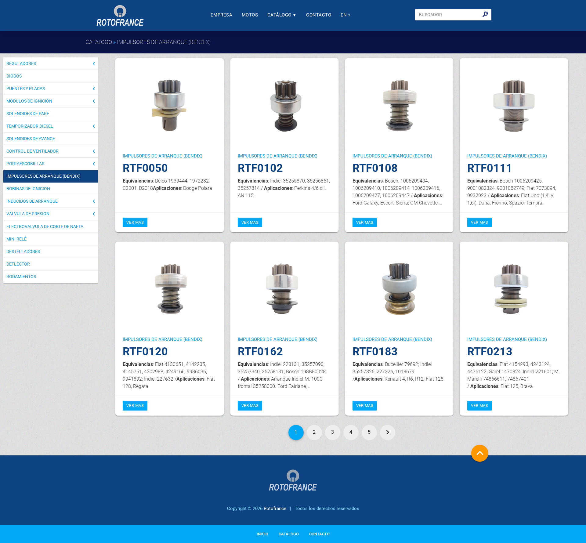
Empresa (222, 15)
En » (346, 15)
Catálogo (281, 15)
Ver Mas (135, 222)
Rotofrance (275, 508)
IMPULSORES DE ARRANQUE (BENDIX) (164, 42)
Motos (250, 15)
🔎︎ (485, 14)
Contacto (318, 15)
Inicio (262, 534)
